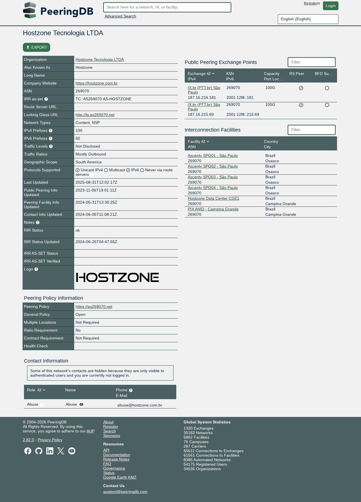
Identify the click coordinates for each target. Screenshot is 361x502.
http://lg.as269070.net (95, 114)
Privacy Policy (50, 439)
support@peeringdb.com (125, 491)
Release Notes (116, 459)
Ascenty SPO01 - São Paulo (213, 155)
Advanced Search (120, 16)
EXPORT (36, 47)
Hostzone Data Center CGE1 (213, 198)
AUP (90, 431)
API (106, 450)
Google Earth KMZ (120, 477)
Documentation (116, 454)
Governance (114, 468)
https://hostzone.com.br (97, 83)
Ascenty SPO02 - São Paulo (213, 166)
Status (109, 472)
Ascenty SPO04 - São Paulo (213, 187)
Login (331, 5)
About (108, 422)
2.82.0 (28, 439)
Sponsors (111, 435)
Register (310, 3)
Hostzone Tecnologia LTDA (100, 59)
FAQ (107, 463)
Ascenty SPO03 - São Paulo (213, 177)
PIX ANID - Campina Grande (213, 209)
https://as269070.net (94, 306)
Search (109, 431)
